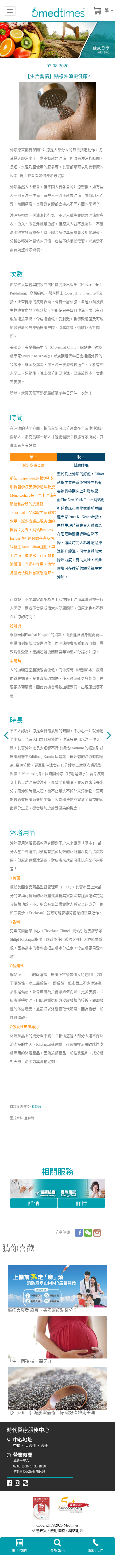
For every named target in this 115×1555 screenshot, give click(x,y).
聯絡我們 (95, 1551)
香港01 (36, 1107)
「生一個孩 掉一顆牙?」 (30, 1361)
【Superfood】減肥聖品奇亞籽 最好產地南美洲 (51, 1412)
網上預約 (19, 1551)
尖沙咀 (30, 1446)
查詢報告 (57, 1551)
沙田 (44, 1446)
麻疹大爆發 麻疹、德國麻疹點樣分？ (42, 1310)
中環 (17, 1446)
